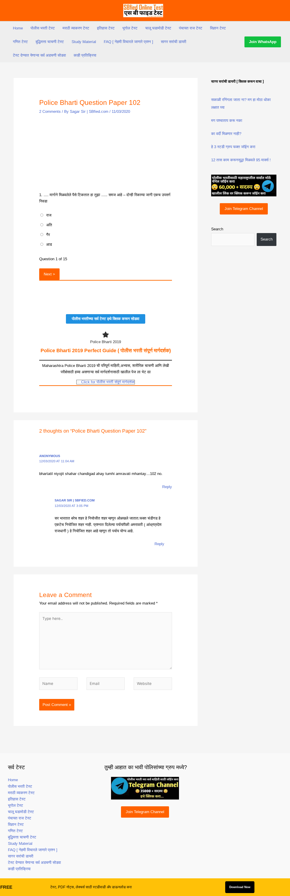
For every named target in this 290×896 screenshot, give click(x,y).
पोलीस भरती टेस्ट (43, 28)
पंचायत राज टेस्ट (190, 28)
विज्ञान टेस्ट (218, 28)
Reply (167, 487)
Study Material (84, 42)
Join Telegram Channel (244, 209)
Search (217, 229)
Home (18, 28)
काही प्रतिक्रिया (85, 55)
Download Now (239, 887)
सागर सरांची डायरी (173, 42)
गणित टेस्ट (20, 42)
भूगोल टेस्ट (130, 28)
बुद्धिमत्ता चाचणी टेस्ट (50, 42)
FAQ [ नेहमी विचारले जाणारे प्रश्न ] (128, 42)
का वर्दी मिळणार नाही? (226, 134)
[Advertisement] (105, 153)
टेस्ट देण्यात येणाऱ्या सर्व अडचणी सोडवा (39, 55)
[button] (262, 41)
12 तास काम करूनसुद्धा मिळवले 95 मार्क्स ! (241, 160)
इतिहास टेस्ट (106, 28)
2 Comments (50, 111)
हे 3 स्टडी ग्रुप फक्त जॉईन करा (233, 147)
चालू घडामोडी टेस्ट (158, 28)
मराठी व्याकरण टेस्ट (76, 28)
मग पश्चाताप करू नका (226, 120)
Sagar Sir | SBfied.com (75, 500)
